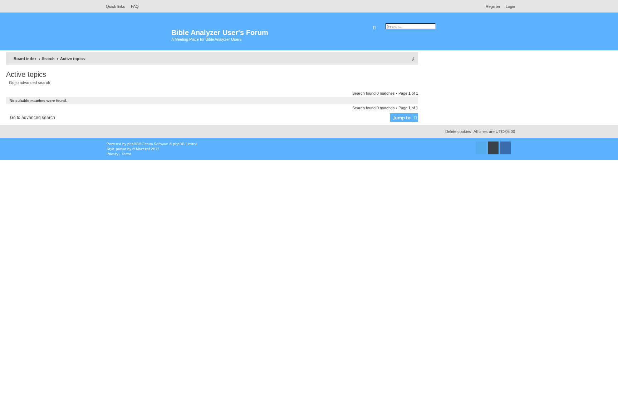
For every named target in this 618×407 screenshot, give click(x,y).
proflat (121, 149)
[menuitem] (133, 6)
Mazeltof (143, 149)
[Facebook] (505, 148)
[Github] (493, 148)
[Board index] (137, 36)
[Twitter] (481, 148)
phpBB (133, 144)
